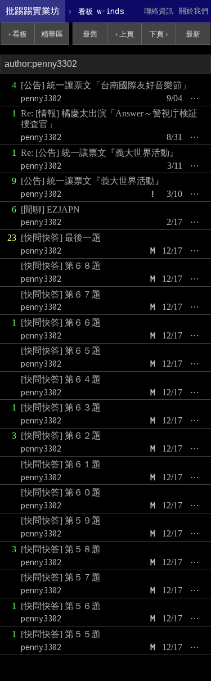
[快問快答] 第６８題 (61, 265)
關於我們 (193, 11)
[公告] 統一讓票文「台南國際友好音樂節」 (106, 85)
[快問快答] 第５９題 (61, 520)
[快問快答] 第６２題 (61, 435)
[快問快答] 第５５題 (61, 634)
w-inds (101, 11)
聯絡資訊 (158, 11)
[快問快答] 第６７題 (61, 294)
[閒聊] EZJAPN (50, 209)
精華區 (52, 34)
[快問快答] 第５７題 (61, 577)
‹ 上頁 (124, 34)
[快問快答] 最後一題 (61, 237)
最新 (193, 34)
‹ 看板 (17, 34)
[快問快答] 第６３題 (61, 407)
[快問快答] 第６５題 (61, 350)
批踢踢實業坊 (33, 11)
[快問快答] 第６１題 (61, 464)
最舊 (90, 34)
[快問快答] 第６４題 (61, 379)
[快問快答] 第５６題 (61, 606)
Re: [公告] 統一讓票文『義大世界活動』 (99, 152)
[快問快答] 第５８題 (61, 549)
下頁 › (158, 34)
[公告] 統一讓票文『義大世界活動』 (92, 181)
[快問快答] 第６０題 (61, 492)
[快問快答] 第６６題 (61, 322)
